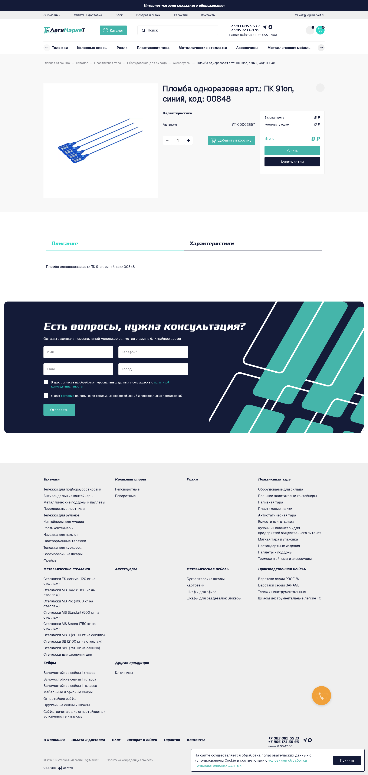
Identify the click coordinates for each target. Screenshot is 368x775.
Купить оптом (292, 161)
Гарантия (181, 14)
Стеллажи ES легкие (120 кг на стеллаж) (69, 581)
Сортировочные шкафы (63, 554)
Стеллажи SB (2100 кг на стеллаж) (72, 641)
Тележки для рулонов (61, 515)
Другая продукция (132, 662)
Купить (292, 150)
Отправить (59, 410)
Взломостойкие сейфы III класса (70, 685)
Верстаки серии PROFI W (278, 579)
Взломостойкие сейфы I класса (69, 672)
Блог (119, 14)
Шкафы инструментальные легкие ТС (289, 598)
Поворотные (125, 496)
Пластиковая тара (153, 47)
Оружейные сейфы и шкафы (66, 705)
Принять (347, 760)
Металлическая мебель (288, 47)
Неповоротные (127, 489)
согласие (67, 395)
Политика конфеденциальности (130, 759)
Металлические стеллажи (203, 47)
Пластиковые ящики (275, 508)
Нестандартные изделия (279, 546)
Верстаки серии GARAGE (278, 585)
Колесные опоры (92, 47)
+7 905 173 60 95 (244, 30)
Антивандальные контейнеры (68, 496)
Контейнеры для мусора (63, 521)
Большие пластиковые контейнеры (287, 496)
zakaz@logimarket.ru (310, 14)
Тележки (60, 47)
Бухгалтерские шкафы (206, 579)
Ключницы (124, 672)
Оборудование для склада (280, 489)
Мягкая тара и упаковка (278, 539)
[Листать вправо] (321, 47)
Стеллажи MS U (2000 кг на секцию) (74, 635)
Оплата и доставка (88, 14)
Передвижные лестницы (64, 508)
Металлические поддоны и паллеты (74, 502)
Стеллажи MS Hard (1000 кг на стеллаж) (69, 592)
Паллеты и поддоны (275, 552)
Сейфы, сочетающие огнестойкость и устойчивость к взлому (74, 714)
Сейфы (49, 662)
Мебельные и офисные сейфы (68, 692)
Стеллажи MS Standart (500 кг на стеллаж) (71, 615)
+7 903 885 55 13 (244, 26)
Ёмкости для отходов (276, 521)
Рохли (122, 47)
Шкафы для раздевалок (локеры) (215, 598)
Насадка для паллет (60, 534)
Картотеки (195, 585)
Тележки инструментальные (282, 591)
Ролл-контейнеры (58, 528)
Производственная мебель (282, 569)
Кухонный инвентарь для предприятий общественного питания (289, 530)
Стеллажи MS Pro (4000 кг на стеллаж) (68, 603)
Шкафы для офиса (201, 591)
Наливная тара (270, 502)
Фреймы (50, 560)
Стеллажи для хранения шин (67, 654)
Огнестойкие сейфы (59, 698)
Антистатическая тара (277, 515)
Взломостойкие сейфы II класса (69, 679)
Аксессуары (247, 47)
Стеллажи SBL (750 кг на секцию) (71, 648)
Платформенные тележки (64, 541)
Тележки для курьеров (62, 547)
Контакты (208, 14)
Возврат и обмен (148, 14)
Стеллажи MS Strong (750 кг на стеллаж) (69, 626)
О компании (51, 14)
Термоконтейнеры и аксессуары (285, 558)
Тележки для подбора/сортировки (72, 489)
